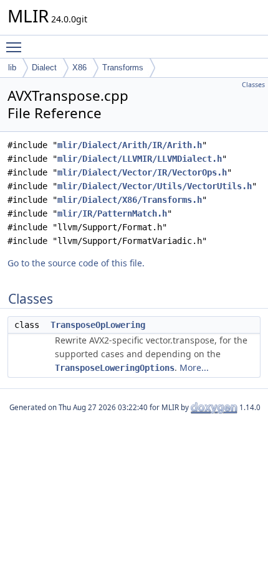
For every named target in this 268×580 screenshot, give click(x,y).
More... (194, 367)
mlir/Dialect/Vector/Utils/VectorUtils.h (154, 186)
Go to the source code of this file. (76, 263)
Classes (253, 84)
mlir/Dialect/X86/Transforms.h (129, 200)
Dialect (44, 67)
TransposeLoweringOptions (115, 368)
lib (12, 67)
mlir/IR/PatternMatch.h (112, 213)
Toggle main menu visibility (16, 46)
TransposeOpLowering (97, 325)
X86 (79, 67)
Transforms (122, 67)
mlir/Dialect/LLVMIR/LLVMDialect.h (139, 159)
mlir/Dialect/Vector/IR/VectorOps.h (142, 172)
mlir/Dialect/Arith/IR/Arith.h (129, 145)
